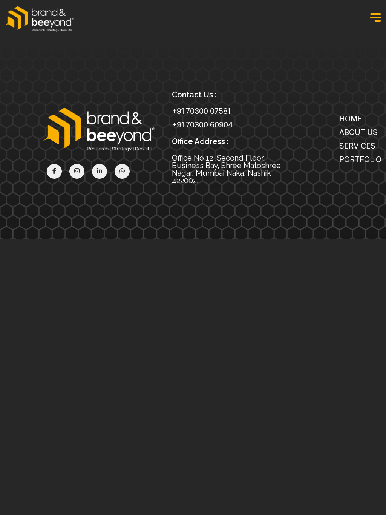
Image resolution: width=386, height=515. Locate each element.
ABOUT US (358, 132)
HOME (350, 119)
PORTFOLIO (360, 159)
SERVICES (357, 146)
